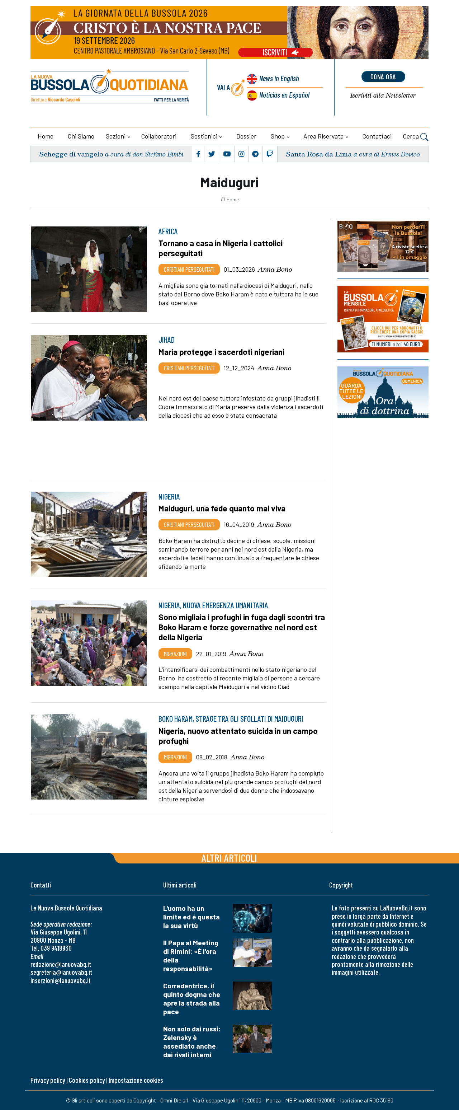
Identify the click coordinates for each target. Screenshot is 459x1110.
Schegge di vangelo (71, 154)
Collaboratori (158, 136)
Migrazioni (175, 653)
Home (45, 136)
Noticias (284, 94)
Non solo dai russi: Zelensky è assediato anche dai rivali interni (192, 1042)
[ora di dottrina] (383, 391)
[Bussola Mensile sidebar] (383, 319)
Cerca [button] (411, 136)
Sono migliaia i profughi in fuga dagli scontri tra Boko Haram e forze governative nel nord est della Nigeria (241, 627)
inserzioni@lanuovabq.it (60, 980)
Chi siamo (81, 136)
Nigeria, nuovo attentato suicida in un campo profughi (238, 736)
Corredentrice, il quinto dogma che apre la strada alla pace (191, 999)
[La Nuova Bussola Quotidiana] (110, 87)
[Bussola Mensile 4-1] (383, 246)
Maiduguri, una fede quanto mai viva (221, 508)
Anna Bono (275, 269)
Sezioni (116, 136)
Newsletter (383, 95)
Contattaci (377, 136)
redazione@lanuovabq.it (60, 964)
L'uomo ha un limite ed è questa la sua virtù (191, 916)
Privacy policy (47, 1080)
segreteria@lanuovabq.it (61, 972)
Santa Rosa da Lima (319, 154)
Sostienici (204, 136)
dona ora (383, 76)
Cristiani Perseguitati (189, 269)
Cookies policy (87, 1080)
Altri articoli (229, 857)
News (279, 78)
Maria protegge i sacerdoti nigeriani (221, 352)
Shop (278, 136)
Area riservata (323, 136)
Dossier (246, 136)
